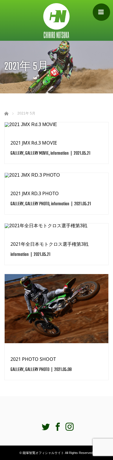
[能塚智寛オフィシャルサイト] (56, 20)
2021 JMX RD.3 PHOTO (34, 193)
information (59, 153)
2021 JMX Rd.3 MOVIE (33, 143)
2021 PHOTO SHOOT (33, 359)
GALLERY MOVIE (37, 153)
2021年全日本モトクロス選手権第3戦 (49, 244)
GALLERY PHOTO (37, 204)
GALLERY (16, 153)
